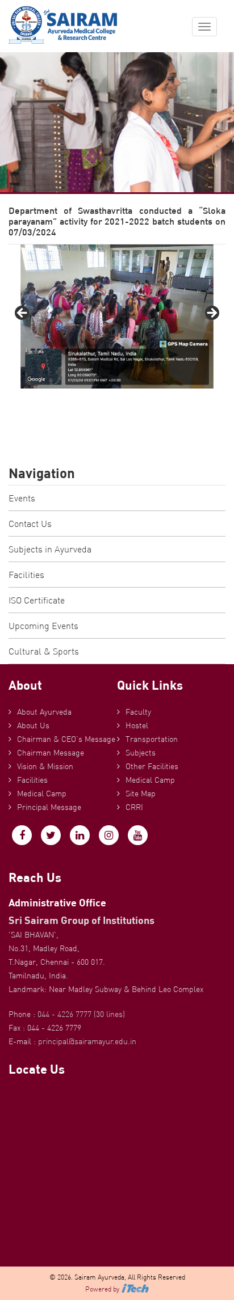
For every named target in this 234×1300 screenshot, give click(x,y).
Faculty (138, 712)
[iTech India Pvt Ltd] (135, 1289)
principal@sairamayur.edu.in (87, 1041)
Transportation (152, 739)
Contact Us (30, 523)
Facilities (26, 574)
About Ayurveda (44, 712)
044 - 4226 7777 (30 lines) (81, 1014)
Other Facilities (152, 766)
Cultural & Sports (44, 651)
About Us (33, 725)
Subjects (141, 753)
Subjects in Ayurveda (50, 549)
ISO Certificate (37, 600)
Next (211, 313)
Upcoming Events (43, 625)
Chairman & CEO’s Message (66, 739)
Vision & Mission (45, 766)
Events (22, 498)
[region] (117, 316)
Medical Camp (41, 793)
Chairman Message (50, 753)
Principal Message (49, 807)
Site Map (141, 793)
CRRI (134, 807)
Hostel (137, 725)
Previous (22, 313)
